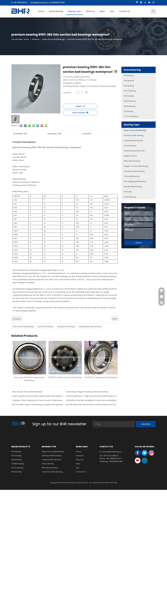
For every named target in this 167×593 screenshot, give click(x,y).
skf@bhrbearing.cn (40, 2)
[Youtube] (149, 2)
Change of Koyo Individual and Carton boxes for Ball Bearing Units (38, 400)
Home (78, 451)
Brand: (50, 133)
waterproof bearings (66, 326)
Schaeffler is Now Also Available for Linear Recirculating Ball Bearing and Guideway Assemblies (92, 400)
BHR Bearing (23, 270)
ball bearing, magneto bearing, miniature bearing (87, 392)
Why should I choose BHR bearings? (27, 392)
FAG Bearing (16, 455)
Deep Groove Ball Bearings (53, 451)
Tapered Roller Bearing (51, 459)
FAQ (77, 467)
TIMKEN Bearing (17, 463)
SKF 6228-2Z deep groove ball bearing (65, 377)
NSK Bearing (16, 459)
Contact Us (81, 472)
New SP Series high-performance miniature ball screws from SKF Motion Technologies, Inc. (92, 404)
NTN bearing (16, 472)
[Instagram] (153, 2)
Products (80, 455)
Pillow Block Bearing (50, 467)
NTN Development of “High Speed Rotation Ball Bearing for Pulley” (92, 396)
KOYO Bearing (17, 467)
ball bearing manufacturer (90, 326)
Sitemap (113, 482)
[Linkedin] (141, 2)
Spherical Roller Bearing (51, 455)
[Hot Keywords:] (153, 11)
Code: (84, 133)
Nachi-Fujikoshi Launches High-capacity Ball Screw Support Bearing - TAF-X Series (38, 396)
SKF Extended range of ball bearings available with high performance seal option (38, 404)
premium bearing (45, 326)
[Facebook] (136, 2)
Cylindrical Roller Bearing (52, 472)
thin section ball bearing (23, 326)
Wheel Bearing (48, 463)
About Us (80, 459)
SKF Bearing (16, 451)
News (78, 463)
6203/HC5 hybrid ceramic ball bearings (29, 377)
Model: (16, 133)
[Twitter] (145, 2)
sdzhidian (105, 482)
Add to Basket (79, 112)
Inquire (78, 106)
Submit (138, 243)
